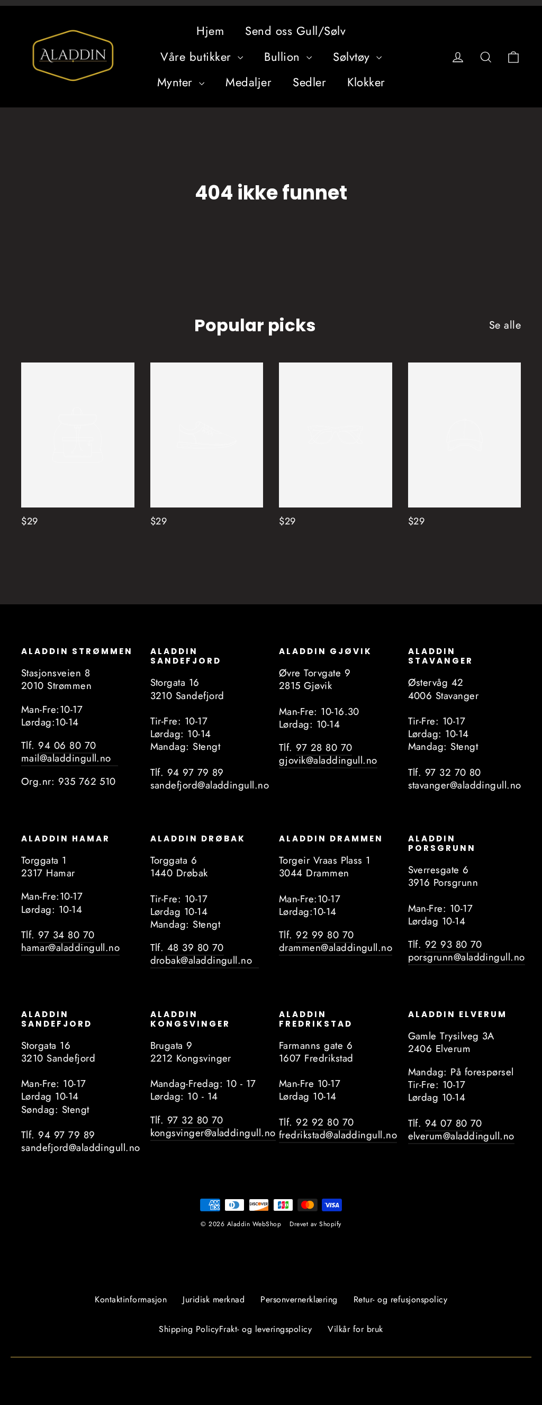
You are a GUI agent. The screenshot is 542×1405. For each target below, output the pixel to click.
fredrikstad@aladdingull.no (338, 1135)
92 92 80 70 (325, 1122)
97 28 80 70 (324, 747)
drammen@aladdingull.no (335, 947)
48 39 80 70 (195, 947)
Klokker (366, 82)
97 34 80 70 (66, 935)
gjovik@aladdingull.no (328, 760)
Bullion (284, 56)
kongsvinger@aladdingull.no (213, 1133)
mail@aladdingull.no (69, 758)
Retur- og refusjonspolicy (401, 1299)
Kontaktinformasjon (131, 1299)
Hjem (210, 30)
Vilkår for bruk (355, 1329)
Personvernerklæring (299, 1299)
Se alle (505, 325)
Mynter (177, 82)
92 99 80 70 (325, 935)
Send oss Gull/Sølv (295, 30)
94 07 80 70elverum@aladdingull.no (461, 1129)
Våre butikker (197, 56)
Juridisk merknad (214, 1299)
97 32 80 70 (195, 1120)
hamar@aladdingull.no (70, 947)
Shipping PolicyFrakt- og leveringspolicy (235, 1329)
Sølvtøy (353, 56)
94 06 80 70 (67, 745)
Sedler (309, 82)
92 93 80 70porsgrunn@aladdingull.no (466, 950)
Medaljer (248, 82)
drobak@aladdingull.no (204, 960)
